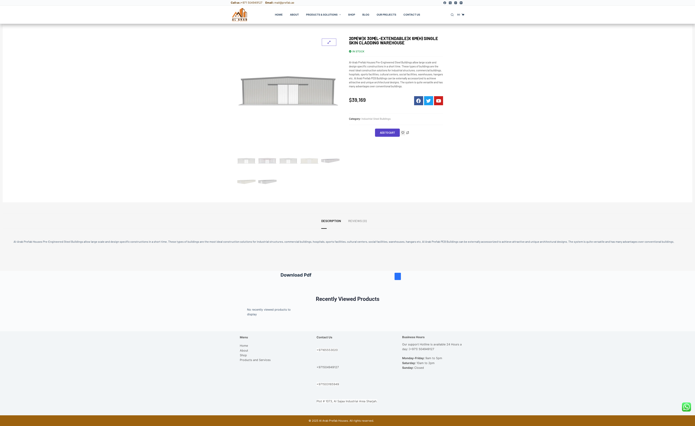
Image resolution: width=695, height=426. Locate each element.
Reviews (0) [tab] (357, 221)
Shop (351, 14)
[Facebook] (444, 2)
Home (279, 14)
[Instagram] (455, 2)
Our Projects (386, 14)
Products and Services (255, 360)
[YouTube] (461, 2)
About (294, 14)
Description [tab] (331, 221)
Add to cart (387, 132)
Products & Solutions (322, 14)
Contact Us (411, 14)
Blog (365, 14)
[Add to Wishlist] (403, 132)
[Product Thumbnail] (329, 42)
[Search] (452, 14)
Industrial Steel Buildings (376, 118)
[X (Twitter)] (450, 2)
